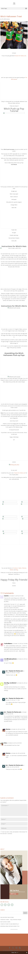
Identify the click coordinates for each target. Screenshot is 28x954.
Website (11, 569)
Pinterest (24, 568)
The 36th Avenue (6, 19)
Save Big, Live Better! (10, 683)
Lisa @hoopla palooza (10, 659)
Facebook (15, 568)
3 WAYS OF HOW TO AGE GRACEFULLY (9, 924)
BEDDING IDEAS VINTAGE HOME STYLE (9, 926)
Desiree (8, 729)
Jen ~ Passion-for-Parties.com (14, 671)
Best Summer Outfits (5, 921)
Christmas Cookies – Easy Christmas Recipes (10, 919)
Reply (25, 638)
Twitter (19, 568)
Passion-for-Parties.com (20, 55)
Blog (17, 569)
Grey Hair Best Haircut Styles (7, 917)
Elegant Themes (13, 950)
